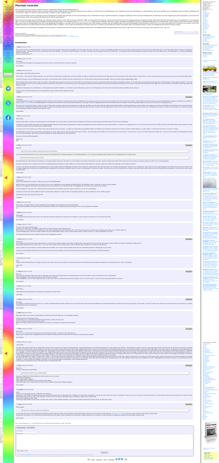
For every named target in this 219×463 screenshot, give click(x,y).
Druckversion (49, 35)
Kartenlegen (8, 33)
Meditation (8, 27)
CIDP (204, 409)
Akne (204, 386)
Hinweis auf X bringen (208, 457)
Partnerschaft (8, 29)
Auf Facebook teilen (208, 458)
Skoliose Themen (22, 333)
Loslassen (8, 23)
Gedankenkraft (8, 15)
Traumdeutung (8, 30)
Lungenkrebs (206, 395)
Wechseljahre (206, 357)
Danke (8, 62)
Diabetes (205, 364)
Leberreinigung (206, 343)
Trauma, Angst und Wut (208, 37)
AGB (72, 454)
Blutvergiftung (206, 49)
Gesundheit (8, 18)
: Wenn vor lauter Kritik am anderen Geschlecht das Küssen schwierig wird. (211, 224)
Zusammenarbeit (206, 38)
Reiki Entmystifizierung (208, 50)
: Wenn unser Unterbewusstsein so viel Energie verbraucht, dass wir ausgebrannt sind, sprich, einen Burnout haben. (210, 218)
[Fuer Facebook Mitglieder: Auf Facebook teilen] (122, 459)
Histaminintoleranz (207, 406)
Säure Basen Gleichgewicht (209, 366)
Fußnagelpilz (206, 375)
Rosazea (205, 398)
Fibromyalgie (206, 411)
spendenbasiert (29, 454)
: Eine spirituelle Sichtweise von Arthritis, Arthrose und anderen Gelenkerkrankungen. (210, 121)
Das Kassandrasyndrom (208, 46)
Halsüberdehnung (207, 396)
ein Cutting (27, 102)
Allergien (205, 345)
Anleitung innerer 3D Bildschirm (210, 45)
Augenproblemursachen (208, 388)
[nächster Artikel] (126, 460)
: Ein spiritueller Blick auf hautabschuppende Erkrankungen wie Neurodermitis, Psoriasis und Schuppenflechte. (211, 156)
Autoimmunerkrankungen (209, 355)
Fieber (204, 415)
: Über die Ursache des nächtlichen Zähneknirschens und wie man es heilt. (210, 213)
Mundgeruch (206, 407)
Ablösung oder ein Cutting (118, 413)
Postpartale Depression (208, 47)
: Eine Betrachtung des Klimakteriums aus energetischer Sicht (210, 146)
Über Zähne (205, 383)
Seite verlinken (207, 456)
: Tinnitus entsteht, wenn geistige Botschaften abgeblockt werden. (210, 169)
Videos (8, 54)
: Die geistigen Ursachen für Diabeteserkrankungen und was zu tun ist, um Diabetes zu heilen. (210, 174)
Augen (204, 414)
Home (93, 459)
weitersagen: (111, 459)
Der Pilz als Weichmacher (84, 21)
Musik (8, 36)
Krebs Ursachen (206, 397)
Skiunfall (205, 392)
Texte (105, 459)
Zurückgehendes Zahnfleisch (209, 379)
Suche (8, 52)
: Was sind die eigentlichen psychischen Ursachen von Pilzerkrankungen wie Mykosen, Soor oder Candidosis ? (211, 279)
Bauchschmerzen (207, 400)
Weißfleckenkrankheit (208, 368)
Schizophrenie (206, 356)
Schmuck (205, 40)
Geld (8, 35)
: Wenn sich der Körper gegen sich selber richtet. (210, 137)
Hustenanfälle (206, 361)
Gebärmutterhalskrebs (208, 412)
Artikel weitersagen (208, 455)
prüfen (30, 423)
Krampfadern (206, 359)
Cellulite (205, 365)
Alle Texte (205, 10)
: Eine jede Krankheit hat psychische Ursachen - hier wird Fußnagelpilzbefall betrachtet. (211, 242)
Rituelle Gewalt (206, 41)
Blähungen (205, 416)
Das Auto (205, 55)
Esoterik (8, 13)
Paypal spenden (76, 36)
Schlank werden (8, 49)
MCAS (204, 419)
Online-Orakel (8, 47)
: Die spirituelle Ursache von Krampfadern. (210, 151)
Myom (204, 405)
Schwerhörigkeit (206, 377)
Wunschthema (8, 58)
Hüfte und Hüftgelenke (208, 378)
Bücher (8, 41)
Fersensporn (205, 402)
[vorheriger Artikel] (88, 460)
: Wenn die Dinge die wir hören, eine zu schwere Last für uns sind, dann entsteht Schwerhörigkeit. (211, 248)
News (8, 43)
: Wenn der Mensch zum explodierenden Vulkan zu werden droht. (211, 229)
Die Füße (205, 56)
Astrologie (8, 32)
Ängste (8, 21)
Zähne (204, 354)
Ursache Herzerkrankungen (209, 387)
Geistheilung (8, 16)
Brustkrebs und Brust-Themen (210, 393)
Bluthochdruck (206, 373)
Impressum (8, 56)
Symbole (8, 26)
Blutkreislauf (206, 391)
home (8, 5)
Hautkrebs (205, 374)
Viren (204, 346)
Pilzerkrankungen (207, 382)
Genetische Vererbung (208, 403)
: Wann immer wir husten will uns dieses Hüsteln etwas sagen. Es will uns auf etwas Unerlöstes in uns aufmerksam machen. (211, 163)
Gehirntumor (206, 348)
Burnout (205, 370)
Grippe (204, 347)
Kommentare (8, 60)
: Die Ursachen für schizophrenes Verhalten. (209, 142)
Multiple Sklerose (207, 380)
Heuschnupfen (206, 351)
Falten (204, 418)
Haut (204, 384)
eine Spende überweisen (66, 36)
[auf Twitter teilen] (119, 459)
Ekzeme (204, 410)
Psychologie (8, 19)
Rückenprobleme (207, 350)
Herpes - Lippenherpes (208, 371)
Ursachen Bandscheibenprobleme (210, 389)
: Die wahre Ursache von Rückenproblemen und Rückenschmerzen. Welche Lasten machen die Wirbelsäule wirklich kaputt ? (211, 108)
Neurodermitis (206, 360)
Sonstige (8, 38)
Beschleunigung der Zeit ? (209, 36)
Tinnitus (205, 363)
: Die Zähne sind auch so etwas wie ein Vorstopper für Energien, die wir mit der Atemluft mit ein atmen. (211, 287)
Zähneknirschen (206, 369)
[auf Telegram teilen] (116, 459)
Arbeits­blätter (8, 40)
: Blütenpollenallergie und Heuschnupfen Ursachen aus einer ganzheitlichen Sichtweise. (211, 115)
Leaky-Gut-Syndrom (207, 401)
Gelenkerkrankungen (207, 54)
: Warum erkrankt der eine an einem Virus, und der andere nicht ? (210, 82)
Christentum (8, 24)
